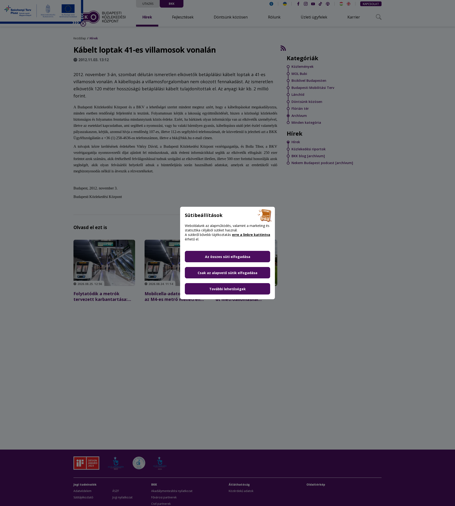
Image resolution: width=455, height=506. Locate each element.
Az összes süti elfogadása (227, 256)
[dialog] (227, 253)
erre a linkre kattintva (251, 234)
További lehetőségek (227, 289)
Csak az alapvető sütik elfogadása (227, 273)
